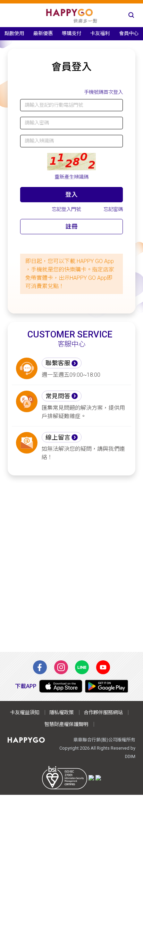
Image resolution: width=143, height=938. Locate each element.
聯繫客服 (57, 363)
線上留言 (57, 437)
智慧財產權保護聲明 (66, 724)
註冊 (71, 226)
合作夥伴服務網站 (103, 713)
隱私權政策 (61, 713)
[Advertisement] (71, 563)
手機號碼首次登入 (103, 92)
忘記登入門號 (66, 209)
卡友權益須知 (24, 713)
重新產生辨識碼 (71, 177)
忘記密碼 (113, 209)
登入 (71, 194)
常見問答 (57, 396)
